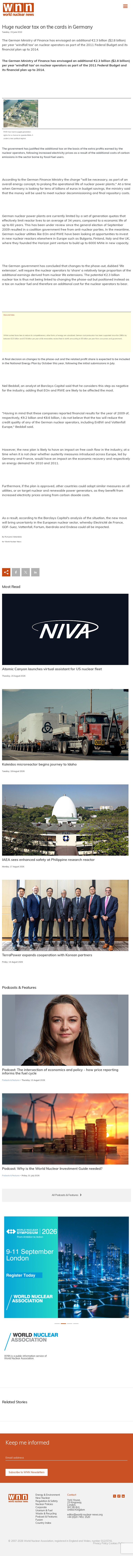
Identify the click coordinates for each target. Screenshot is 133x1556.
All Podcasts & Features (65, 1195)
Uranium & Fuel (44, 1510)
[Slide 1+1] (63, 1324)
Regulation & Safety (47, 1501)
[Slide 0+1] (57, 1324)
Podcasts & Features (11, 1080)
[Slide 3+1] (75, 1324)
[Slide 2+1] (69, 1324)
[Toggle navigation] (125, 6)
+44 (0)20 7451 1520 (78, 1517)
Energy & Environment (48, 1495)
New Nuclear (43, 1498)
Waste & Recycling (46, 1513)
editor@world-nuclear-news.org (85, 1515)
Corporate (41, 1507)
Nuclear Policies (44, 1504)
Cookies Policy (117, 1543)
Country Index (43, 1523)
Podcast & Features (46, 1517)
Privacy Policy (100, 1543)
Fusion (39, 1520)
